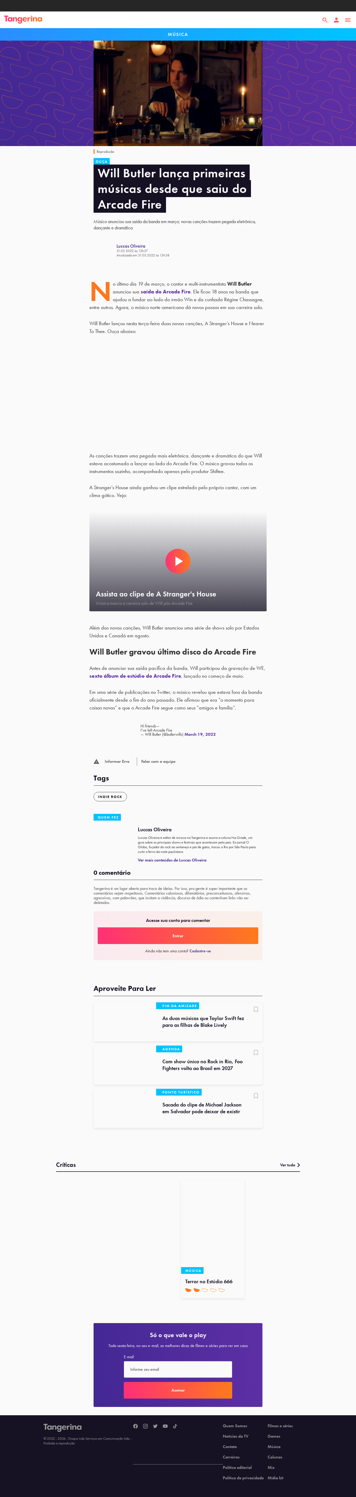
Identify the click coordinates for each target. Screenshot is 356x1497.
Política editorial (237, 1467)
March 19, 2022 (200, 734)
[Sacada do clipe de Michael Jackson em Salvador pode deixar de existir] (125, 1108)
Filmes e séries (280, 1426)
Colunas (275, 1457)
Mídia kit (275, 1478)
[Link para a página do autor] (105, 250)
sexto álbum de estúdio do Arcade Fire (135, 675)
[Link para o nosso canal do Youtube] (165, 1426)
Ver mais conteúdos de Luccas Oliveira (172, 860)
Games (274, 1436)
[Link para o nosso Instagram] (145, 1426)
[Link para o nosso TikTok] (175, 1426)
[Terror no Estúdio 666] (212, 1227)
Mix (271, 1467)
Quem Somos (235, 1426)
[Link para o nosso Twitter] (155, 1426)
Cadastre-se (200, 951)
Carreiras (231, 1457)
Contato (230, 1447)
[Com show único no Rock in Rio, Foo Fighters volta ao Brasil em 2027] (125, 1065)
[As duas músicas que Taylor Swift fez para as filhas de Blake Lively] (125, 1021)
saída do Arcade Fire (166, 291)
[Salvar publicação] (256, 1010)
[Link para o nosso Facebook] (135, 1426)
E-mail (129, 1357)
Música (274, 1447)
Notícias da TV (235, 1436)
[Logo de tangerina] (23, 20)
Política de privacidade (243, 1478)
